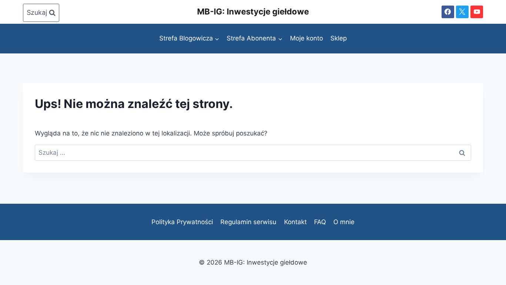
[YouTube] (476, 12)
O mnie (343, 222)
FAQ (320, 222)
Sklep (338, 38)
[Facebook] (448, 12)
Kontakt (295, 222)
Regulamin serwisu (248, 222)
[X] (462, 12)
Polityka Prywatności (182, 222)
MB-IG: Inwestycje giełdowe (253, 11)
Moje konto (306, 38)
